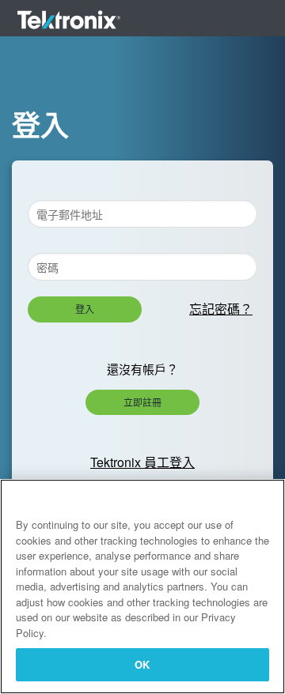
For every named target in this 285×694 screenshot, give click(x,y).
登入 (84, 308)
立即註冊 (143, 402)
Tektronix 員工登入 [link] (142, 462)
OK (142, 664)
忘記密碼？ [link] (221, 309)
